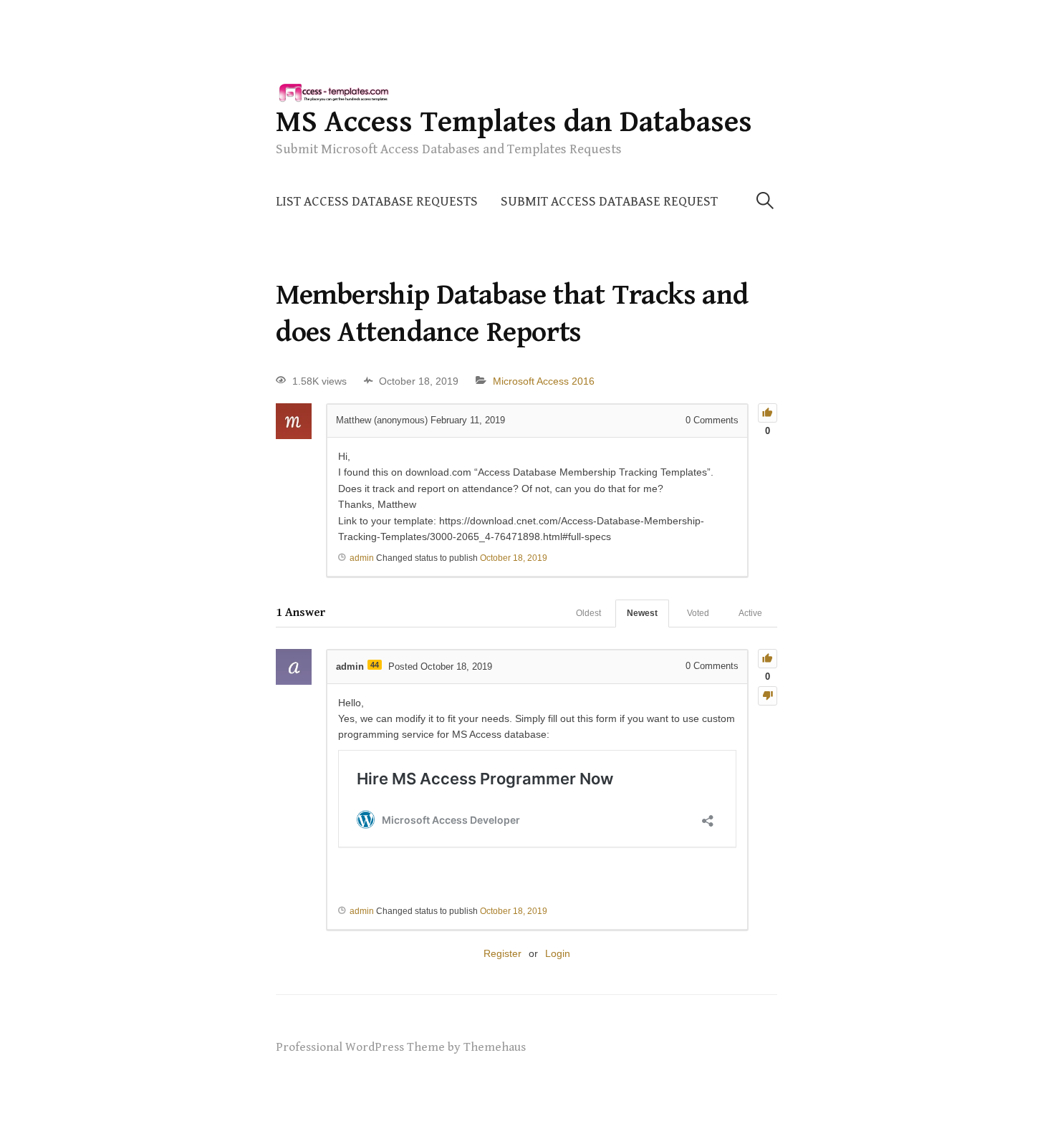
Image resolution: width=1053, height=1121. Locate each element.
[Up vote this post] (767, 413)
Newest (642, 613)
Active (750, 613)
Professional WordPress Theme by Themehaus (401, 1047)
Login (557, 953)
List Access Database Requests (377, 201)
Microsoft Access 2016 (544, 381)
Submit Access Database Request (609, 201)
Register (502, 953)
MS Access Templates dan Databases (514, 122)
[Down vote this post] (767, 696)
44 (374, 664)
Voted (698, 613)
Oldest (588, 613)
